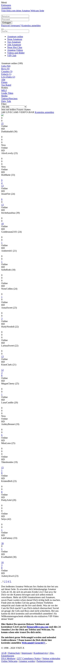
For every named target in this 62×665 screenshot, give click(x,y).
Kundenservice (41, 653)
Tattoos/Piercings (9, 98)
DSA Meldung (8, 658)
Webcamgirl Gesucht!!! (34, 643)
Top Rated (6, 85)
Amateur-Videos (15, 50)
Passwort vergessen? (11, 25)
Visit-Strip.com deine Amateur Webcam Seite (22, 10)
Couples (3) (6, 71)
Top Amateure (14, 42)
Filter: (4, 104)
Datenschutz (14, 653)
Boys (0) (5, 68)
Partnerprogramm (45, 661)
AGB (3, 653)
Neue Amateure (14, 39)
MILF (4, 90)
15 (2, 467)
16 (2, 562)
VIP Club (11, 55)
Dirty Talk (6, 101)
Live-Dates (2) (8, 77)
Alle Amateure (14, 44)
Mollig (4, 96)
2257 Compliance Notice (29, 658)
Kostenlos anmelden (31, 25)
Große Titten (7, 93)
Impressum (27, 653)
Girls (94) (5, 66)
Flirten (4, 82)
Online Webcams (9, 661)
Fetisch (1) (6, 74)
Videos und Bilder (16, 52)
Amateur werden (27, 661)
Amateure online (15, 36)
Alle (3, 79)
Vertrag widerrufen (51, 658)
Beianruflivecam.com (37, 627)
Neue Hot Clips (14, 47)
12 (2, 370)
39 (2, 543)
